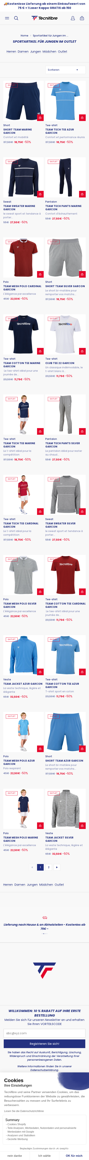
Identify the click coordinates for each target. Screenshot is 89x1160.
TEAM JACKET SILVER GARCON (59, 839)
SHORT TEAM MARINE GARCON (17, 131)
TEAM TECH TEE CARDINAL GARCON (20, 525)
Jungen (35, 51)
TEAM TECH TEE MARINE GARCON (19, 445)
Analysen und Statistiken (21, 1135)
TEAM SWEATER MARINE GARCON (19, 207)
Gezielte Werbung (17, 1139)
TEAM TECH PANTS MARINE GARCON (63, 207)
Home (24, 35)
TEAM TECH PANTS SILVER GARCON (62, 445)
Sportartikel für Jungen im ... (50, 35)
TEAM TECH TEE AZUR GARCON (59, 131)
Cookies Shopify (16, 1124)
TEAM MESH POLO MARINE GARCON (20, 839)
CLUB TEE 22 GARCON (59, 363)
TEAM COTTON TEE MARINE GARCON (21, 365)
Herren (11, 51)
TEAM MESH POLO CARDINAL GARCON (22, 288)
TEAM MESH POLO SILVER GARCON (19, 605)
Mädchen (49, 51)
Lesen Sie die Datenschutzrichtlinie (24, 1111)
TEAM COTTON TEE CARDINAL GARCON (65, 605)
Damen (23, 51)
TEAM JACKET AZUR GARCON (22, 684)
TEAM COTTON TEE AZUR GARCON (62, 685)
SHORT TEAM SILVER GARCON (65, 286)
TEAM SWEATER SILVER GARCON (60, 525)
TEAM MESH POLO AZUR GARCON (19, 762)
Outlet (62, 51)
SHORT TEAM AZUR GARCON (64, 760)
